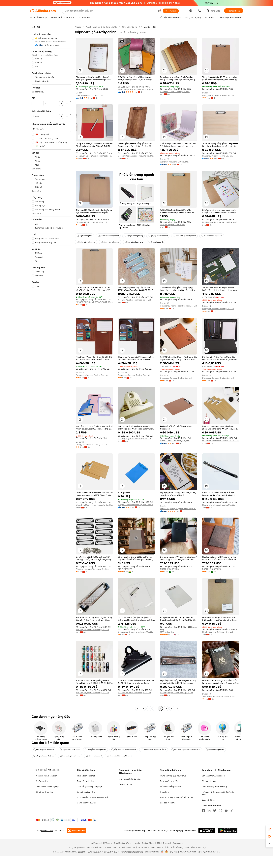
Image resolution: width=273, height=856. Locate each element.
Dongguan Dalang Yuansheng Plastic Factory (94, 156)
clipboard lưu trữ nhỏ (71, 750)
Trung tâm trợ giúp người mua (173, 776)
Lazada (137, 843)
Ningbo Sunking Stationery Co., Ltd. (217, 632)
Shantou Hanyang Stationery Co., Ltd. (92, 569)
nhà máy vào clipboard (45, 750)
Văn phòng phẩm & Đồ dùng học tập (101, 27)
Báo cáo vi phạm (167, 803)
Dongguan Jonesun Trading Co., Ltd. (218, 95)
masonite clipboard (216, 750)
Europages (178, 843)
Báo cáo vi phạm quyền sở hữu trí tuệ (176, 797)
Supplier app (139, 830)
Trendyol (167, 843)
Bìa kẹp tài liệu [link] (150, 27)
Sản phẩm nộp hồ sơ (131, 27)
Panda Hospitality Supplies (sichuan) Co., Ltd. (136, 89)
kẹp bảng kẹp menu (135, 242)
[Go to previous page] (137, 708)
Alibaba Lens (47, 830)
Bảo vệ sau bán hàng (86, 792)
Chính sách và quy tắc (86, 803)
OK (66, 103)
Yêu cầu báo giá (125, 784)
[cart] (200, 11)
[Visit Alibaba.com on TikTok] (231, 810)
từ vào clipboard (95, 756)
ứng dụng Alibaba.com (185, 830)
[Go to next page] (177, 708)
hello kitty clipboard (87, 242)
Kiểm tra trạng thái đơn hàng (214, 786)
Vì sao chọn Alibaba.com (46, 776)
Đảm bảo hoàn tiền (85, 781)
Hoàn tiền (164, 792)
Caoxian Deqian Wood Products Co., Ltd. (136, 156)
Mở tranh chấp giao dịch (170, 786)
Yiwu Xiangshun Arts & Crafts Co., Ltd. (218, 696)
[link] (269, 829)
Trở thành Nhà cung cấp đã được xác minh (218, 793)
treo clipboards (157, 242)
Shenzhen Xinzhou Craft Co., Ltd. (90, 95)
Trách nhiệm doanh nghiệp (47, 786)
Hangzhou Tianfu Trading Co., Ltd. (175, 91)
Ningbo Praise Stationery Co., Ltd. (175, 441)
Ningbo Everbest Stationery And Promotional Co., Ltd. (136, 504)
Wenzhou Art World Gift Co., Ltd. (174, 162)
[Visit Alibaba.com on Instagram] (220, 810)
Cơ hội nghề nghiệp (44, 792)
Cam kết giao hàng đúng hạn (89, 786)
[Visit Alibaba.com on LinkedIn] (209, 810)
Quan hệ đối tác (209, 800)
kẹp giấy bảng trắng (135, 236)
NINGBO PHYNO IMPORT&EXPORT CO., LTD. (94, 302)
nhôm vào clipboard (111, 242)
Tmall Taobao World (122, 843)
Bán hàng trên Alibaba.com (213, 776)
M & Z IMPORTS (125, 569)
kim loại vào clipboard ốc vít (155, 750)
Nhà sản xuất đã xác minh (130, 779)
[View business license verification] (162, 851)
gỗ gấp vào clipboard (159, 236)
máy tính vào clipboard (213, 236)
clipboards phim (85, 236)
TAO (159, 843)
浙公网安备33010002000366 (183, 852)
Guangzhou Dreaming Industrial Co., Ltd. (135, 632)
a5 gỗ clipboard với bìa (45, 756)
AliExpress (96, 843)
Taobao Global (148, 843)
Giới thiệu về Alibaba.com (47, 770)
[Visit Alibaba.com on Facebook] (203, 810)
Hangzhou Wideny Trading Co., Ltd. (217, 156)
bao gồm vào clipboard (97, 750)
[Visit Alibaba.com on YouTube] (226, 810)
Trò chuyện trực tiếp (169, 781)
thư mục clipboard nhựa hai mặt (187, 750)
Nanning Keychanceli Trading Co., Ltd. (134, 300)
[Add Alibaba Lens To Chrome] (76, 830)
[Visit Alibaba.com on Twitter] (214, 810)
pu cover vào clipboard (110, 236)
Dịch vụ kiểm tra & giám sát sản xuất (93, 797)
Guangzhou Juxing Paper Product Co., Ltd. (178, 306)
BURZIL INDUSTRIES (169, 569)
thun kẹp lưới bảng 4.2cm (120, 756)
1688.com (107, 843)
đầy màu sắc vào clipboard (125, 750)
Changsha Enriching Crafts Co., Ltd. (91, 222)
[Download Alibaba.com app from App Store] (206, 830)
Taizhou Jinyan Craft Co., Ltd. (172, 224)
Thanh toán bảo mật (86, 776)
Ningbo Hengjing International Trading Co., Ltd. (220, 222)
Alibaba (78, 27)
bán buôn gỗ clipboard (71, 756)
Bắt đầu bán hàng (209, 781)
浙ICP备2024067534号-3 (209, 852)
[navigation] (51, 368)
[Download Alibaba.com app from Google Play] (227, 830)
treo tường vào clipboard (186, 236)
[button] (160, 10)
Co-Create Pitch (43, 781)
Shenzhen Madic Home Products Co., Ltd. (220, 441)
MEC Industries (167, 632)
